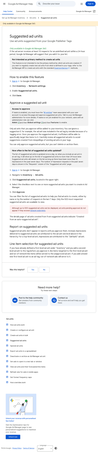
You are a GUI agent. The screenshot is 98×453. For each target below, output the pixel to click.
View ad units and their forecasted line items (27, 367)
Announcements (35, 11)
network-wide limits (37, 211)
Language (43, 445)
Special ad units (16, 346)
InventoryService (61, 68)
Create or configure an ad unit (22, 330)
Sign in (14, 81)
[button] (4, 4)
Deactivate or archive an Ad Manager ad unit (27, 356)
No (44, 270)
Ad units (10, 319)
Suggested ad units (18, 341)
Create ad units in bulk (19, 335)
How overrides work (18, 382)
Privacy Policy (17, 448)
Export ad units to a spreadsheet (23, 351)
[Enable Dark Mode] (56, 448)
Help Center (8, 11)
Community (20, 11)
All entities (48, 112)
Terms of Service (28, 448)
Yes (32, 270)
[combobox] (59, 4)
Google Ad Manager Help (20, 4)
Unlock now (13, 437)
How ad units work (17, 325)
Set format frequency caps (21, 377)
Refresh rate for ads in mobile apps (24, 372)
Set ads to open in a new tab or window (26, 361)
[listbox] (45, 448)
